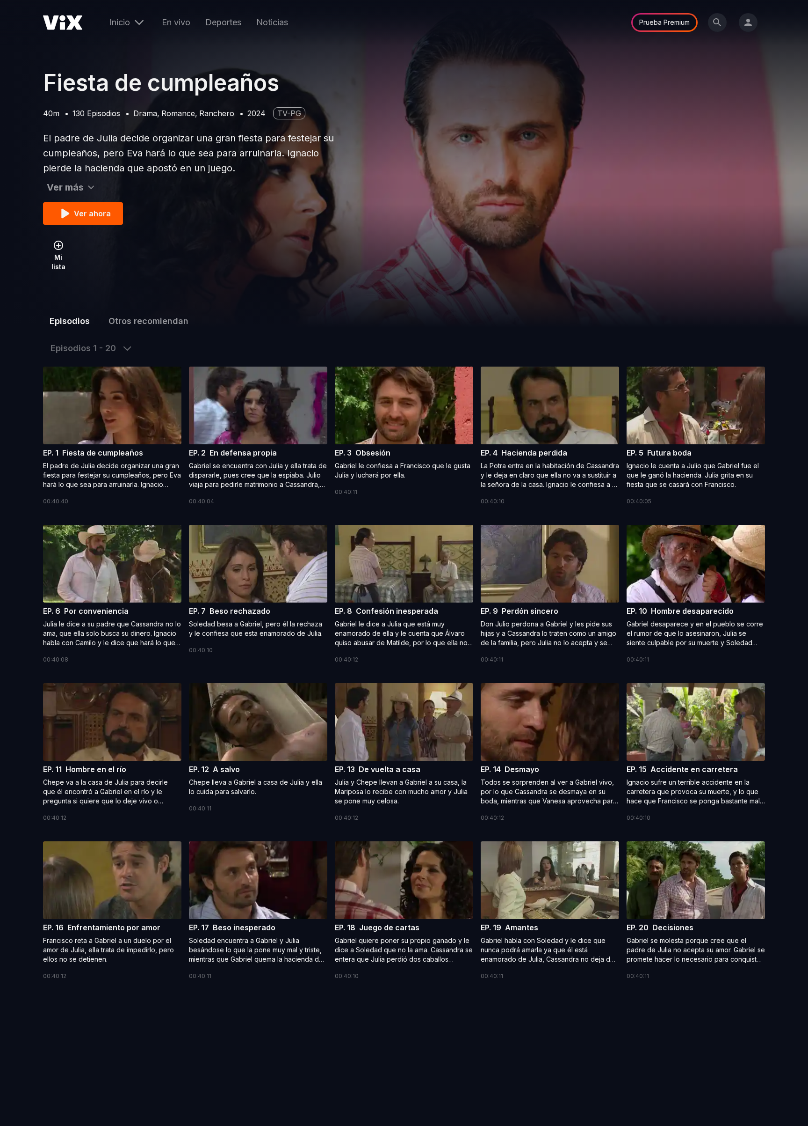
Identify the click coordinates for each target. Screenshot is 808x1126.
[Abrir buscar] (717, 22)
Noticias (272, 22)
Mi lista (58, 262)
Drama (145, 113)
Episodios (70, 321)
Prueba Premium (664, 22)
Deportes (223, 22)
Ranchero (216, 113)
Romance (178, 113)
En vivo (176, 22)
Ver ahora (92, 213)
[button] (112, 436)
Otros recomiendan (148, 321)
